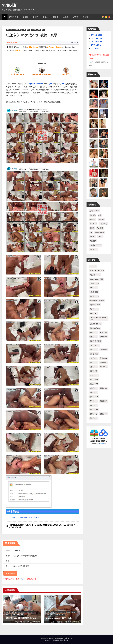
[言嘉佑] (104, 113)
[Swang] (94, 94)
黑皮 (103, 414)
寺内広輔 (100, 228)
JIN (63, 84)
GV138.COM (96, 42)
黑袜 (91, 232)
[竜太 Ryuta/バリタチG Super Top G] (94, 123)
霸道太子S (93, 224)
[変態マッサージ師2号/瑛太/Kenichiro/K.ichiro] (104, 123)
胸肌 (43, 50)
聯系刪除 (65, 640)
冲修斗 (100, 236)
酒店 (103, 401)
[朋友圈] (103, 17)
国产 (37, 17)
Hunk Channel (96, 270)
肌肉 (37, 50)
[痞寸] (104, 133)
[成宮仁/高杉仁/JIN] (66, 70)
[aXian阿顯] (104, 192)
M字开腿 (43, 47)
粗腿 (93, 367)
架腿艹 (31, 50)
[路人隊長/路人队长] (94, 183)
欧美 (57, 17)
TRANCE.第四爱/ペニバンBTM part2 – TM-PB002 (25, 526)
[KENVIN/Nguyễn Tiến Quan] (104, 84)
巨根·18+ (11, 50)
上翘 (93, 288)
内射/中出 (94, 305)
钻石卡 (22, 579)
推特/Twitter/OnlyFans (14, 29)
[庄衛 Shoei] (94, 173)
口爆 (7, 612)
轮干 (64, 50)
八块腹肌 (92, 215)
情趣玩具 (94, 328)
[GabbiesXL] (94, 192)
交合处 (67, 47)
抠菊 (93, 332)
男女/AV (92, 236)
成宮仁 (19, 50)
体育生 (94, 296)
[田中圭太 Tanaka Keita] (104, 153)
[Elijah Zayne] (17, 70)
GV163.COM (96, 35)
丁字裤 (94, 283)
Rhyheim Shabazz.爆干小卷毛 (59, 618)
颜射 (70, 50)
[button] (109, 17)
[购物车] (106, 17)
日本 (47, 17)
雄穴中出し (93, 249)
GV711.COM (96, 45)
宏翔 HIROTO (94, 211)
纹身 (103, 367)
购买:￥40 (13, 43)
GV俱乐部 (9, 5)
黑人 (43, 29)
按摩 (26, 17)
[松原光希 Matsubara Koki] (94, 113)
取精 (67, 17)
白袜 (93, 358)
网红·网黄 (15, 17)
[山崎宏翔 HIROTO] (94, 84)
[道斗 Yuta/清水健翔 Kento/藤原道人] (94, 153)
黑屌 (93, 414)
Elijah (49, 84)
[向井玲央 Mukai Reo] (104, 183)
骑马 (75, 50)
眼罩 (93, 362)
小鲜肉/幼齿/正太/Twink (97, 318)
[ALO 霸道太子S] (94, 143)
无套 (25, 50)
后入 (73, 47)
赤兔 (99, 215)
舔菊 (54, 50)
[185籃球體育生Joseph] (104, 163)
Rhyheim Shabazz (55, 47)
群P (18, 614)
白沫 (103, 350)
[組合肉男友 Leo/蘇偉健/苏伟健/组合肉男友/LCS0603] (104, 103)
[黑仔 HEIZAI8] (104, 143)
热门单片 (34, 29)
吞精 (93, 313)
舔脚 (103, 388)
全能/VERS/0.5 (96, 300)
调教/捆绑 (92, 241)
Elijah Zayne (33, 47)
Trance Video (96, 279)
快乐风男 (92, 219)
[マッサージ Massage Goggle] (104, 173)
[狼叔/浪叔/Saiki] (104, 94)
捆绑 (103, 332)
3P (25, 47)
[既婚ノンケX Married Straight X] (94, 133)
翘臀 (93, 371)
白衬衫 (94, 354)
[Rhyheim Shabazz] (42, 70)
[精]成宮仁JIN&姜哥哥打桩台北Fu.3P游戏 (23, 618)
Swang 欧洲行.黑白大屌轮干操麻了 (25, 517)
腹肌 (48, 50)
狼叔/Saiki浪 (99, 232)
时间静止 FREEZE (95, 245)
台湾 (11, 612)
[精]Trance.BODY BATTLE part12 (57, 525)
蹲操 (59, 50)
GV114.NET (96, 48)
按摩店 (91, 228)
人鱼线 (94, 292)
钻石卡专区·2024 (55, 614)
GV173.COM (96, 38)
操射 (103, 337)
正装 (93, 350)
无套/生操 (95, 341)
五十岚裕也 (103, 224)
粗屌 (103, 362)
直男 (77, 17)
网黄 (39, 29)
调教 (22, 614)
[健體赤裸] (94, 163)
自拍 (93, 388)
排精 (93, 337)
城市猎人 (101, 219)
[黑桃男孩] (94, 103)
